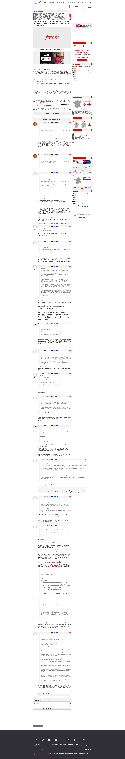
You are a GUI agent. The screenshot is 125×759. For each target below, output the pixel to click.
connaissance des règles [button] (48, 700)
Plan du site (77, 744)
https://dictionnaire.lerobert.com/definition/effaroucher (57, 565)
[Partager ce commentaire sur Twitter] (54, 122)
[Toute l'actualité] (69, 11)
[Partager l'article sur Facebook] (66, 104)
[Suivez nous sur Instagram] (68, 740)
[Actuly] (75, 171)
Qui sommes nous (63, 744)
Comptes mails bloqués (79, 139)
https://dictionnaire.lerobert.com (56, 543)
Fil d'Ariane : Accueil (37, 753)
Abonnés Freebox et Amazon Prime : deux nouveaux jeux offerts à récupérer (47, 14)
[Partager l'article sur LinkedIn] (68, 104)
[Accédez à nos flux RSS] (36, 740)
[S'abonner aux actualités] (70, 104)
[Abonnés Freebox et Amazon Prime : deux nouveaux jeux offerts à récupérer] (74, 69)
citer (52, 122)
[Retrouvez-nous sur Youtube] (49, 740)
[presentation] (34, 708)
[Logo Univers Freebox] (37, 2)
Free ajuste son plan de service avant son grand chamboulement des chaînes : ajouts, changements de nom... (84, 81)
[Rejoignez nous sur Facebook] (62, 740)
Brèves (68, 13)
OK (89, 7)
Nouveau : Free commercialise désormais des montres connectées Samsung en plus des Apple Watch (84, 77)
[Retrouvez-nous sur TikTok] (43, 740)
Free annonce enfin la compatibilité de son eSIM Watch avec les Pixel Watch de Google (49, 17)
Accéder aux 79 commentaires (52, 113)
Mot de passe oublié (85, 9)
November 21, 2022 (43, 81)
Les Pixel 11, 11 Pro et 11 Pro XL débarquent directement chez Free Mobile (47, 15)
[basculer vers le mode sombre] (79, 2)
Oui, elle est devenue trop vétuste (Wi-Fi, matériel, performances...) (81, 210)
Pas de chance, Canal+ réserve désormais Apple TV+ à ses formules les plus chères (49, 16)
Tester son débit (63, 223)
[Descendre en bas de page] (56, 122)
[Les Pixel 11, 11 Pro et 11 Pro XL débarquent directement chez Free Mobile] (74, 71)
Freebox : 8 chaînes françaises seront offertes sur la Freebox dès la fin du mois (83, 199)
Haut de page (87, 749)
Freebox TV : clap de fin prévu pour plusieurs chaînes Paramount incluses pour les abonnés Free (83, 203)
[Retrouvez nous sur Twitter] (56, 740)
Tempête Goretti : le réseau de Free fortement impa (83, 112)
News (70, 13)
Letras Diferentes (78, 136)
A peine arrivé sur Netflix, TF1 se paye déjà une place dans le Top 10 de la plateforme (83, 193)
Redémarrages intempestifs (79, 137)
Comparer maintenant (82, 59)
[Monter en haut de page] (57, 122)
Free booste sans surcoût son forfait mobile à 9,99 (83, 114)
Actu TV (75, 191)
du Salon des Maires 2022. (40, 102)
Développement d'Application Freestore (81, 140)
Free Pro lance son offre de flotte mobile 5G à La (83, 115)
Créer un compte (75, 9)
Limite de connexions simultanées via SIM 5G (82, 134)
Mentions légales (55, 744)
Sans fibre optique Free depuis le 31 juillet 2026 (82, 131)
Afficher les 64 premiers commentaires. (53, 119)
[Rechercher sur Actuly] (90, 172)
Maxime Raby (48, 105)
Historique (56, 223)
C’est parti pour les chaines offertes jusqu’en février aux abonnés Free (83, 197)
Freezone (75, 6)
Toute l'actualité (38, 11)
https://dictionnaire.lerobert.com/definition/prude (53, 566)
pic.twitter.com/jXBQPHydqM (51, 79)
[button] (34, 708)
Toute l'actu (44, 753)
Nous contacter (70, 744)
